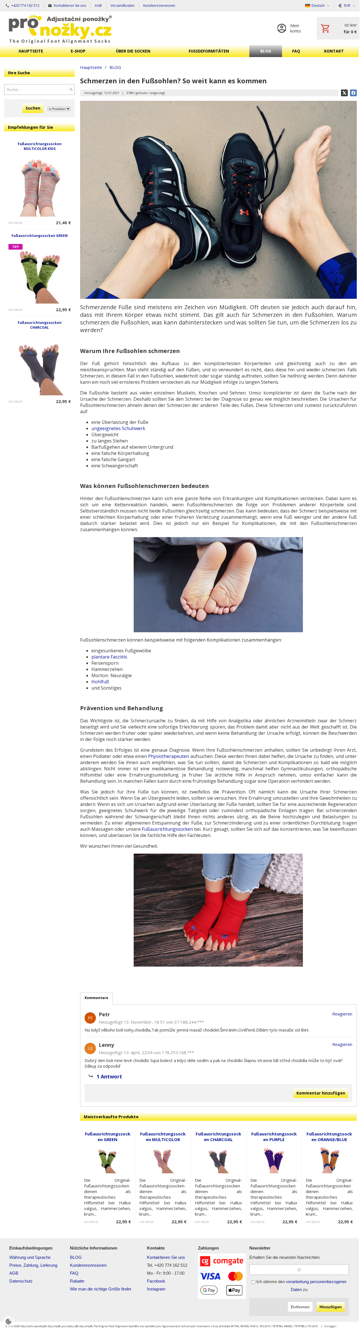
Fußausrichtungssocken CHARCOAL (39, 325)
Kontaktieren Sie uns (166, 1257)
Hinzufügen (331, 1307)
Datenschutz (21, 1281)
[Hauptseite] (60, 28)
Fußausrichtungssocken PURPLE (274, 1136)
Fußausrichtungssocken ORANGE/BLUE (329, 1136)
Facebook (156, 1281)
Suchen (33, 108)
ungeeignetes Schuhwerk (118, 428)
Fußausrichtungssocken (167, 829)
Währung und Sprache (29, 1257)
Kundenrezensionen (88, 1265)
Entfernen (300, 1307)
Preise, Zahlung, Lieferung (33, 1265)
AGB (13, 1273)
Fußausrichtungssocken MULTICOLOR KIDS (39, 146)
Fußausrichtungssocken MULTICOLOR (163, 1136)
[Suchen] (71, 89)
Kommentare (96, 997)
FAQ (74, 1273)
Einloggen (330, 1326)
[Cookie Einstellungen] (8, 1321)
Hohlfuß (100, 682)
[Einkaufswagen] (338, 28)
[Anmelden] (291, 28)
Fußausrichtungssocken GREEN (40, 235)
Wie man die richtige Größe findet (100, 1289)
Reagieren (342, 1014)
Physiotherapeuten (168, 756)
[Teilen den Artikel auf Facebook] (353, 93)
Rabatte (77, 1281)
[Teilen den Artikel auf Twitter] (344, 93)
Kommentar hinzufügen (320, 1093)
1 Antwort (109, 1076)
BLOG (76, 1257)
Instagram (156, 1289)
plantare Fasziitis (109, 657)
